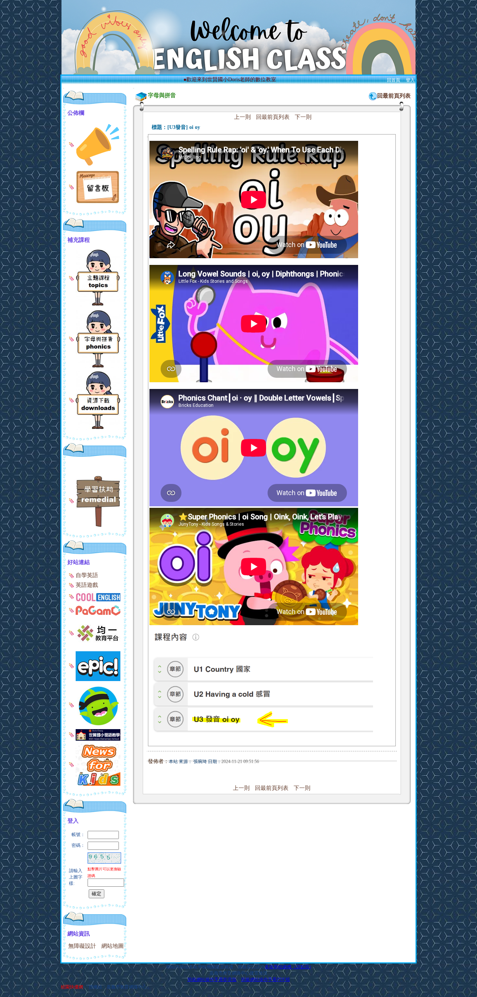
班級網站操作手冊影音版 (212, 979)
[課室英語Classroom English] (94, 734)
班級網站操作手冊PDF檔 (265, 979)
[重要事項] (94, 144)
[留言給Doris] (94, 187)
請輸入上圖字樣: (75, 877)
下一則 (303, 117)
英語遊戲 (86, 585)
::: (63, 88)
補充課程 (78, 240)
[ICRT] (94, 764)
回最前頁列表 (394, 96)
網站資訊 (78, 934)
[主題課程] (94, 278)
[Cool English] (94, 596)
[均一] (94, 633)
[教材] (94, 500)
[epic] (94, 665)
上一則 (242, 117)
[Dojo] (94, 705)
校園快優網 (72, 987)
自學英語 (86, 575)
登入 (410, 80)
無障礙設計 (82, 946)
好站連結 (78, 562)
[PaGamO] (94, 610)
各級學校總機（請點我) (288, 966)
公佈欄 (75, 113)
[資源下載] (94, 400)
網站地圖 (112, 946)
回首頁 (393, 80)
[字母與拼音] (94, 339)
